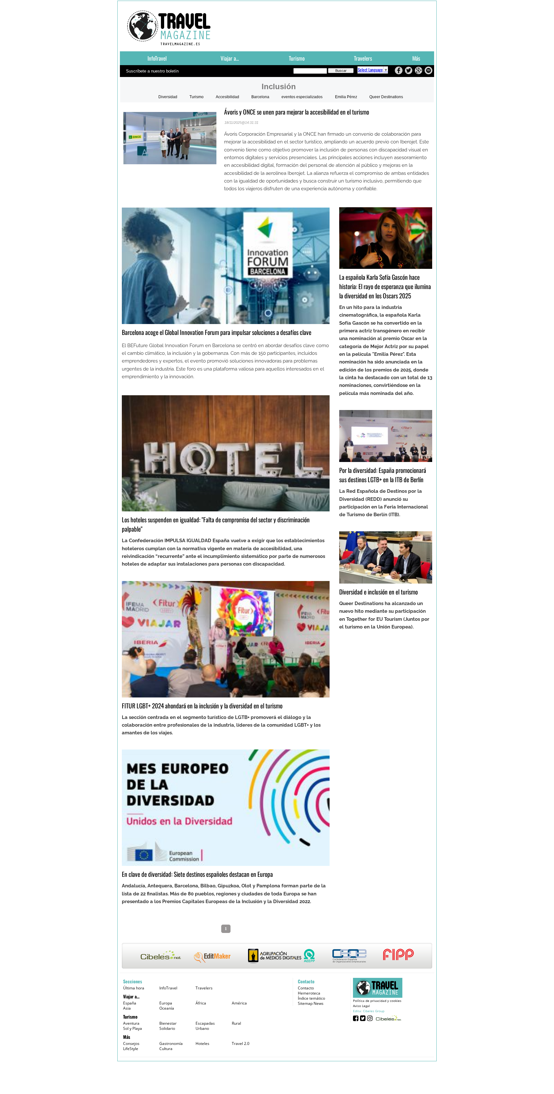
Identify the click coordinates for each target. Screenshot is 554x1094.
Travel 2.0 (240, 1043)
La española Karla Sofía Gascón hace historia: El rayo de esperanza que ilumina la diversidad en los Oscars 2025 (385, 286)
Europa (165, 1003)
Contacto (306, 988)
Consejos (131, 1043)
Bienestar (168, 1023)
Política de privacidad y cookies (377, 1000)
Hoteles (202, 1043)
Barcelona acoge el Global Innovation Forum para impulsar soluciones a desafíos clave (216, 332)
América (239, 1003)
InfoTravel (157, 58)
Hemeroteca (309, 993)
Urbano (202, 1028)
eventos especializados (302, 97)
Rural (236, 1023)
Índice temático (311, 998)
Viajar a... (230, 58)
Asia (127, 1008)
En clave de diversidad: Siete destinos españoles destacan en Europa (197, 874)
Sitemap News (310, 1003)
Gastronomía (171, 1043)
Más (416, 58)
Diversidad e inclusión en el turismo (378, 591)
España (129, 1003)
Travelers (363, 58)
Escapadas (205, 1023)
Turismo (297, 58)
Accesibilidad (227, 97)
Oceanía (166, 1008)
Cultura (165, 1048)
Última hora (133, 988)
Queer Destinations (386, 97)
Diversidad (167, 97)
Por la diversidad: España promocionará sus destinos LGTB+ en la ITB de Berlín (382, 475)
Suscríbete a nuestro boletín (152, 71)
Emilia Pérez (346, 97)
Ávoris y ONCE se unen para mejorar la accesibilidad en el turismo (296, 111)
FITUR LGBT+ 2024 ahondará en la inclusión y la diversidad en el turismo (202, 705)
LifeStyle (130, 1048)
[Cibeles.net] (277, 956)
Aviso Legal (361, 1006)
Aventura (131, 1023)
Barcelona (260, 97)
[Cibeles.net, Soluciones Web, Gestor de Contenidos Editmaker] (387, 1018)
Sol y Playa (132, 1028)
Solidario (167, 1028)
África (201, 1003)
